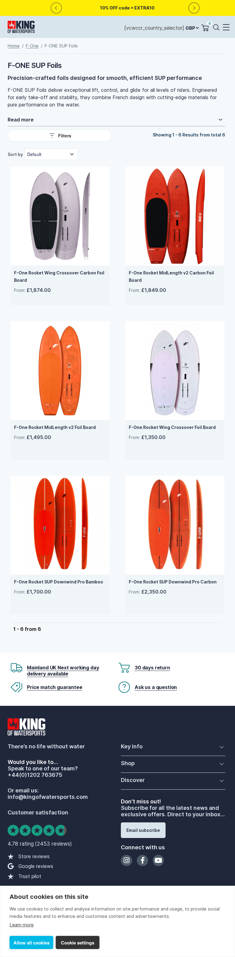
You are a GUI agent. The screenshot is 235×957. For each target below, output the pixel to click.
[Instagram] (126, 860)
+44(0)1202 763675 (35, 775)
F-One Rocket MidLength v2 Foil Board (55, 427)
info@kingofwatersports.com (48, 797)
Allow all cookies (31, 942)
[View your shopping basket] (205, 28)
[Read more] (116, 119)
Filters (64, 135)
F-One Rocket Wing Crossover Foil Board (172, 427)
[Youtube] (158, 860)
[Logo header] (21, 28)
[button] (226, 28)
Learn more (21, 925)
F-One (32, 45)
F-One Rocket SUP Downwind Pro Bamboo (58, 581)
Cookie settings (77, 942)
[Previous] (56, 8)
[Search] (217, 27)
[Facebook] (142, 860)
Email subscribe (143, 830)
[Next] (194, 8)
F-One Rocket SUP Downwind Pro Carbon (173, 581)
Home (14, 45)
